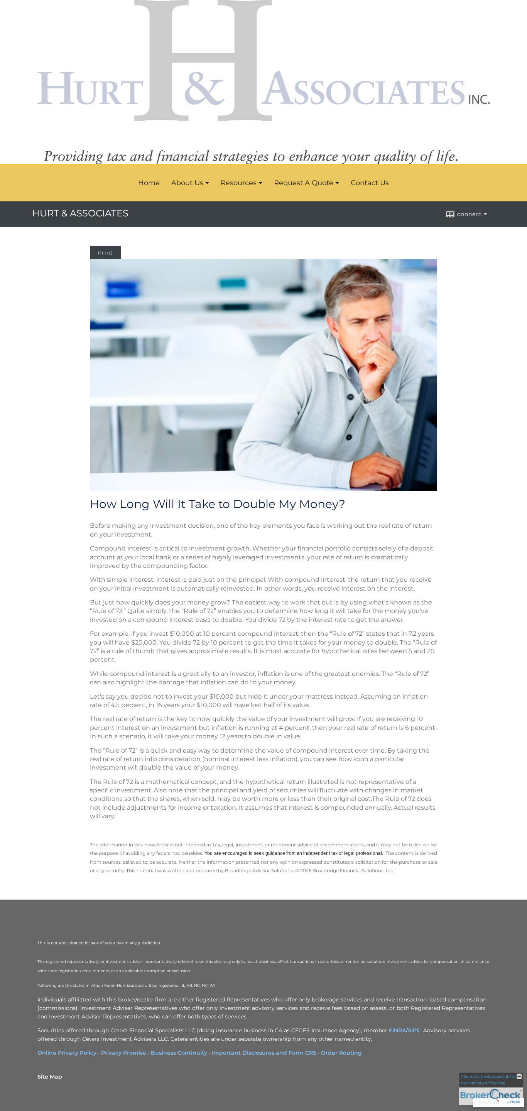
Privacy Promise (123, 1052)
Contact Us (370, 183)
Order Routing (341, 1052)
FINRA (397, 1030)
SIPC (414, 1030)
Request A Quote (303, 183)
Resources (239, 183)
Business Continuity (179, 1052)
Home (149, 183)
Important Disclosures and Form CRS (264, 1052)
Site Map (49, 1076)
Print (105, 252)
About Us (187, 183)
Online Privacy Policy (66, 1052)
